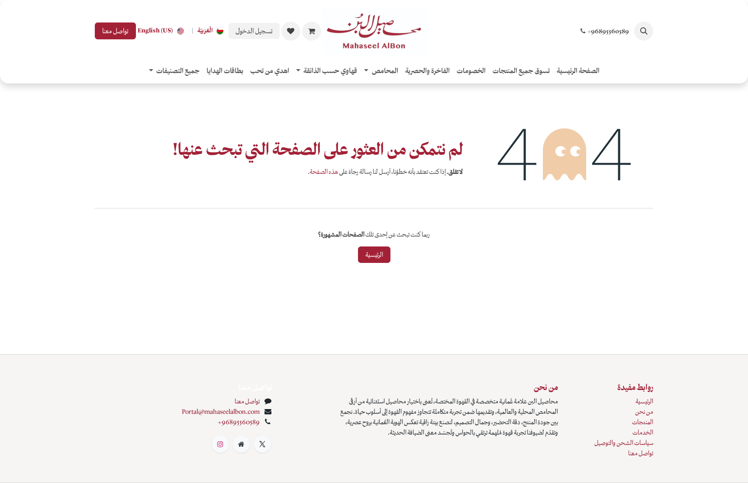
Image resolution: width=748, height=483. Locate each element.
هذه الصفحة (324, 172)
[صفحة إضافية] (241, 444)
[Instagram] (220, 444)
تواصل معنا (115, 31)
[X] (262, 444)
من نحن (644, 412)
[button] (643, 31)
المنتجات (642, 422)
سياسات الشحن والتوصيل (623, 443)
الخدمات (642, 432)
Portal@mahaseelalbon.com (221, 412)
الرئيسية (374, 255)
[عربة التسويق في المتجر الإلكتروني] (311, 31)
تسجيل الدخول (254, 31)
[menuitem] (212, 31)
